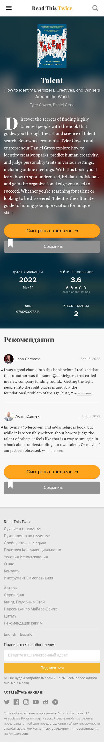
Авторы (11, 588)
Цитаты (10, 616)
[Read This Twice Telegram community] (55, 702)
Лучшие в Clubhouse (22, 529)
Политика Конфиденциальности (32, 550)
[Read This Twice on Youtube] (36, 702)
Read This (52, 8)
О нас (9, 564)
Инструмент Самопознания (28, 578)
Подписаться (52, 668)
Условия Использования (26, 557)
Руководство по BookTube (27, 536)
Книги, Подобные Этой (24, 602)
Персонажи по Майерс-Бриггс (31, 609)
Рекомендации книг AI (23, 623)
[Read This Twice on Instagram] (26, 702)
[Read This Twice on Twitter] (7, 702)
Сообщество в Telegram (25, 543)
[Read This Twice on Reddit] (45, 702)
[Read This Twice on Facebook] (16, 702)
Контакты (12, 571)
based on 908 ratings (76, 292)
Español (26, 634)
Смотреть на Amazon (52, 231)
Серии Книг (14, 595)
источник (84, 393)
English (10, 634)
